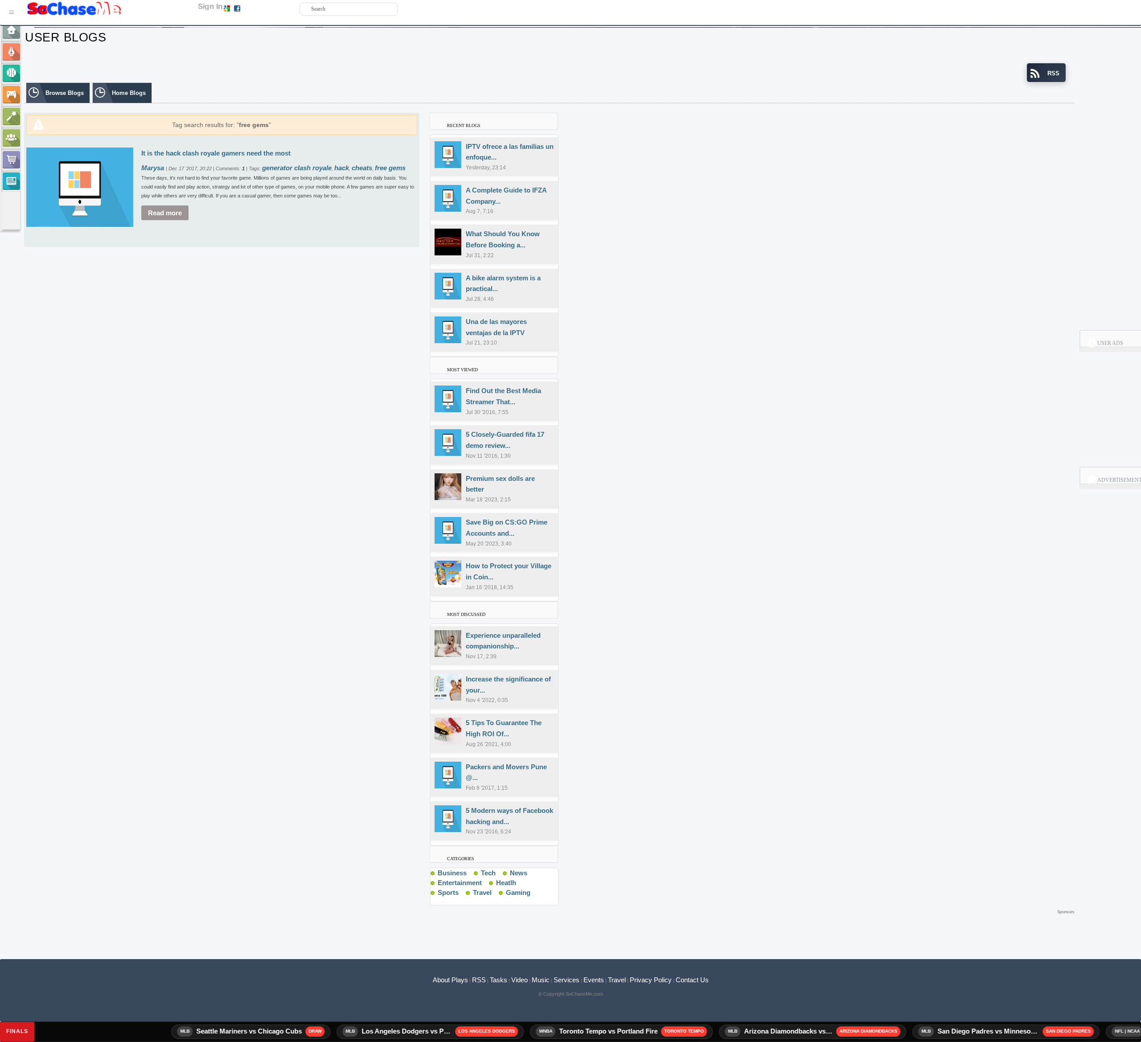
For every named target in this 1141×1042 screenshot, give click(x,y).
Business (452, 873)
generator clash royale (297, 168)
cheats (362, 168)
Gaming (518, 892)
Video (519, 980)
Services (566, 980)
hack (341, 168)
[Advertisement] (549, 929)
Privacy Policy (651, 980)
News (518, 873)
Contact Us (692, 980)
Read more (165, 213)
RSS (479, 980)
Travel (482, 892)
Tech (488, 873)
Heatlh (506, 882)
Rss (470, 872)
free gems (390, 168)
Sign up (251, 8)
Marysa (153, 168)
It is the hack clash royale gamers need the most (216, 153)
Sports (448, 892)
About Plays (450, 980)
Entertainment (460, 882)
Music (541, 980)
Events (593, 980)
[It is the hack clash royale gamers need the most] (79, 186)
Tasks (498, 980)
